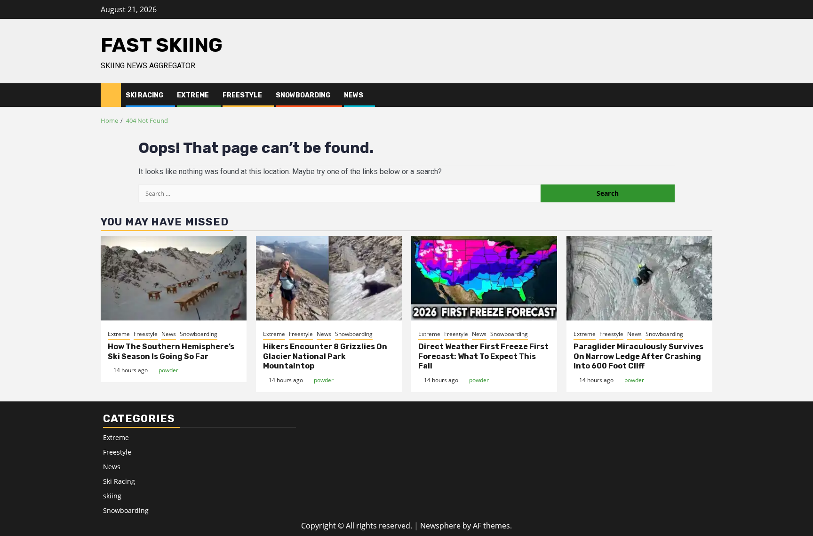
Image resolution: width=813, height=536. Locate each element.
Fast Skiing (162, 45)
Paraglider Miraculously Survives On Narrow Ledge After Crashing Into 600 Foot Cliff (638, 356)
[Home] (110, 94)
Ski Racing (144, 95)
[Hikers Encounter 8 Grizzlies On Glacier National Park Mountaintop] (329, 278)
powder (168, 370)
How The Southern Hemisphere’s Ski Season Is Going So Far (171, 351)
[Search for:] (339, 193)
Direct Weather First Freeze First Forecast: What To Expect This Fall (483, 356)
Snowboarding (303, 95)
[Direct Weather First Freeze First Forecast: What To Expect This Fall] (484, 278)
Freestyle (242, 95)
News (353, 95)
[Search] (705, 95)
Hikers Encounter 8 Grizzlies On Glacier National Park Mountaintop (325, 356)
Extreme (193, 95)
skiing (112, 495)
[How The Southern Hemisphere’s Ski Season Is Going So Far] (174, 278)
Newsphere (440, 525)
